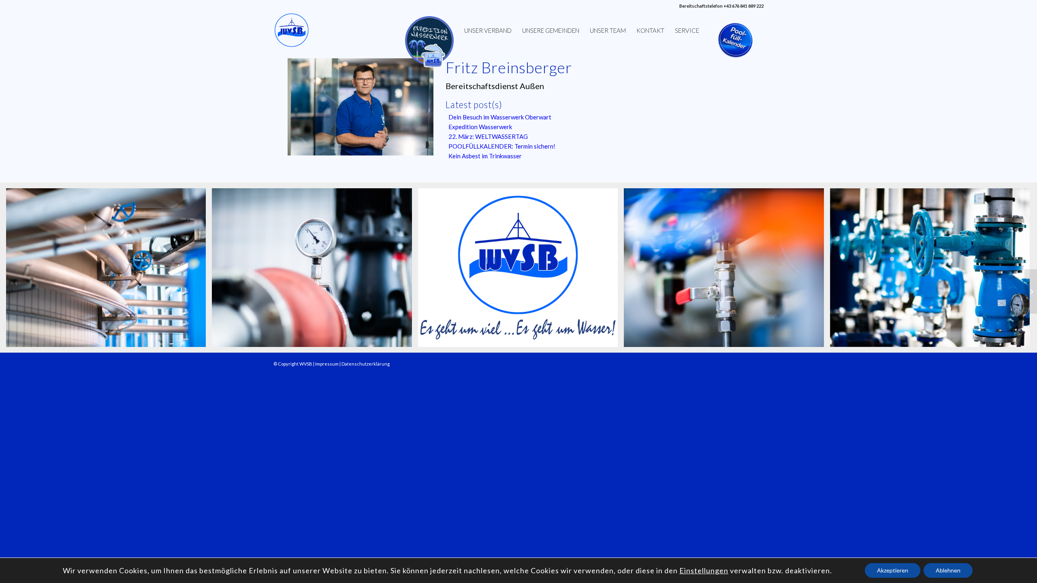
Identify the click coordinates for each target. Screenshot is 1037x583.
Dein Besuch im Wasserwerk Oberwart (499, 117)
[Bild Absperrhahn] (727, 270)
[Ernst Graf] (1030, 291)
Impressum (327, 363)
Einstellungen (703, 570)
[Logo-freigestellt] (291, 30)
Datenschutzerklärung (365, 363)
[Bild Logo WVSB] (521, 270)
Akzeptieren (892, 570)
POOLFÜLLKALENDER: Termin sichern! (501, 146)
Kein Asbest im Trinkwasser (485, 156)
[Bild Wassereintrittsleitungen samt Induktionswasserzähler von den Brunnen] (933, 270)
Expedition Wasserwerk (480, 126)
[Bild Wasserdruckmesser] (315, 270)
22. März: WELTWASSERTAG (488, 136)
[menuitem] (429, 30)
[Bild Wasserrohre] (109, 270)
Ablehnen (948, 570)
